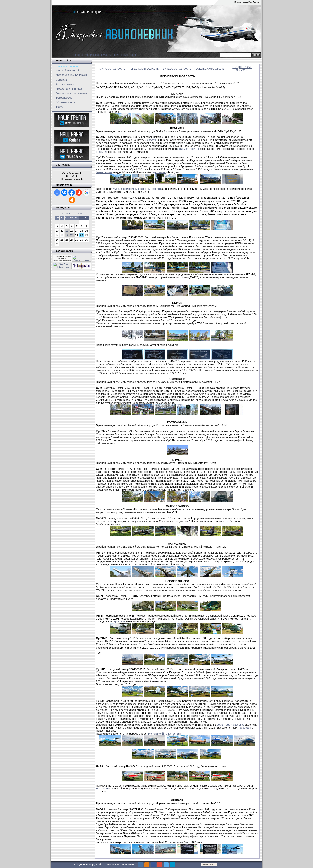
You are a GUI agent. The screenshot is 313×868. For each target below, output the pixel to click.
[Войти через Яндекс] (79, 192)
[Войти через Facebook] (71, 192)
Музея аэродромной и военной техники (137, 188)
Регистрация (120, 54)
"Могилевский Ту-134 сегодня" (165, 733)
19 (66, 235)
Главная (78, 54)
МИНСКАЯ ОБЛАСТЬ (112, 68)
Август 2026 (72, 213)
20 (71, 235)
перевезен (244, 727)
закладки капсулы (188, 148)
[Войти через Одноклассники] (72, 200)
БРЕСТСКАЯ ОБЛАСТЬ (145, 68)
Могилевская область (98, 54)
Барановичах (104, 172)
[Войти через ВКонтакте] (64, 192)
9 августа (150, 139)
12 (66, 230)
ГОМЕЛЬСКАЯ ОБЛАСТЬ (209, 68)
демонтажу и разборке (230, 724)
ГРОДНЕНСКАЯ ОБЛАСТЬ (242, 69)
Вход (133, 54)
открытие (102, 151)
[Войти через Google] (86, 192)
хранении (120, 621)
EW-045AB (102, 788)
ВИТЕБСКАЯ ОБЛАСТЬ (177, 68)
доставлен (159, 172)
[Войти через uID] (57, 192)
